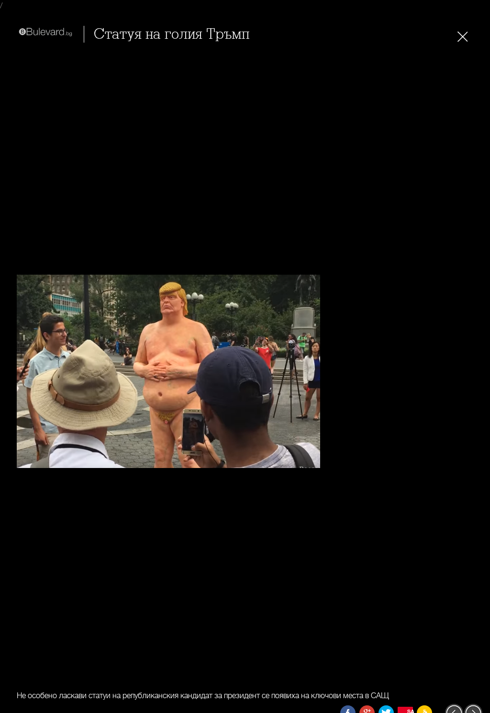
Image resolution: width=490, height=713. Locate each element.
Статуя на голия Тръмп (171, 34)
